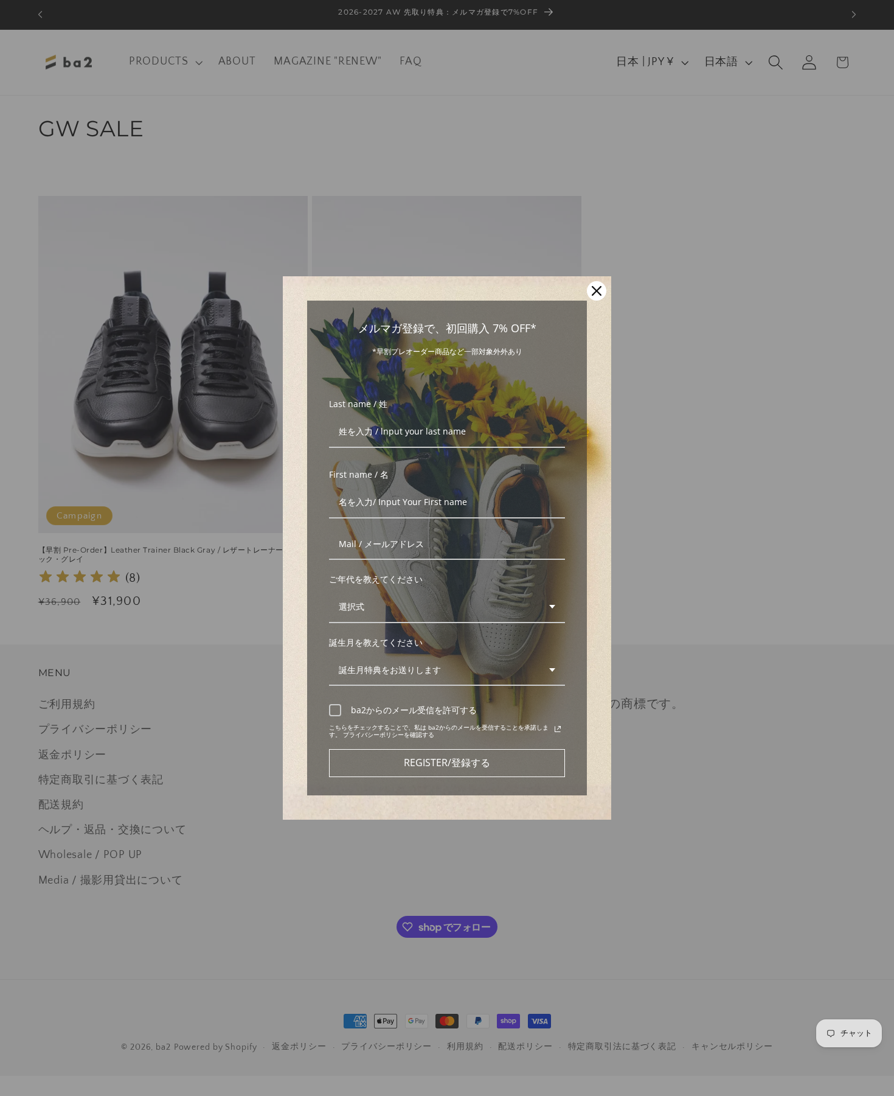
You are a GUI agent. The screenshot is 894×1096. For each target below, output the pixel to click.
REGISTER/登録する (447, 762)
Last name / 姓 (358, 404)
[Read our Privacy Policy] (557, 729)
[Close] (596, 290)
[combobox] (447, 607)
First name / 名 (359, 474)
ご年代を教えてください (376, 579)
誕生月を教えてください (376, 642)
